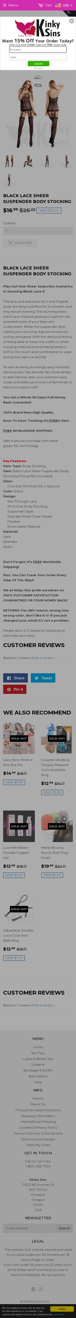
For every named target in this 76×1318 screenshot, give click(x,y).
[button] (71, 21)
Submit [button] (38, 63)
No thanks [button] (38, 68)
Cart (48, 5)
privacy (38, 85)
